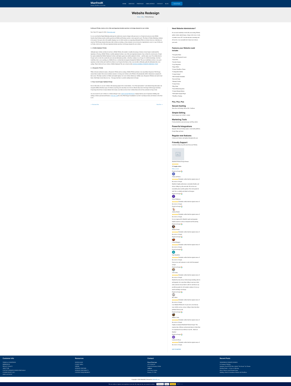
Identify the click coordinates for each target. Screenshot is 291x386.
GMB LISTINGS (150, 3)
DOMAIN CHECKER (80, 368)
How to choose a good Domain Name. (229, 370)
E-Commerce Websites (225, 364)
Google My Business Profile (154, 366)
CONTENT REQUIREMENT (82, 372)
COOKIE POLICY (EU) (9, 372)
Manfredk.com (156, 379)
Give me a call (114, 95)
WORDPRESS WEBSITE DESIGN (229, 362)
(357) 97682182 (151, 364)
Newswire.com (111, 32)
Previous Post (95, 104)
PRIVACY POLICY (8, 366)
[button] (176, 4)
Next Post (160, 104)
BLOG (167, 3)
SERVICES (131, 3)
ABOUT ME (6, 368)
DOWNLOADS (79, 362)
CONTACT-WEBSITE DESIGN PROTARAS (14, 370)
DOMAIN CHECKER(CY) (82, 370)
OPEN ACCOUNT (7, 374)
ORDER (77, 366)
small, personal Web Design (128, 93)
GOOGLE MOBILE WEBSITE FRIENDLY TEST (145, 64)
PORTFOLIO (140, 3)
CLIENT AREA (79, 364)
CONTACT (160, 3)
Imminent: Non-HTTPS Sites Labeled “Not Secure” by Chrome (235, 366)
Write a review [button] (175, 168)
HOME (124, 3)
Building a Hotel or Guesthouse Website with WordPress (233, 372)
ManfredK (97, 2)
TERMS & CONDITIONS (9, 362)
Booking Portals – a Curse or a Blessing (229, 368)
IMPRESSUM (6, 364)
